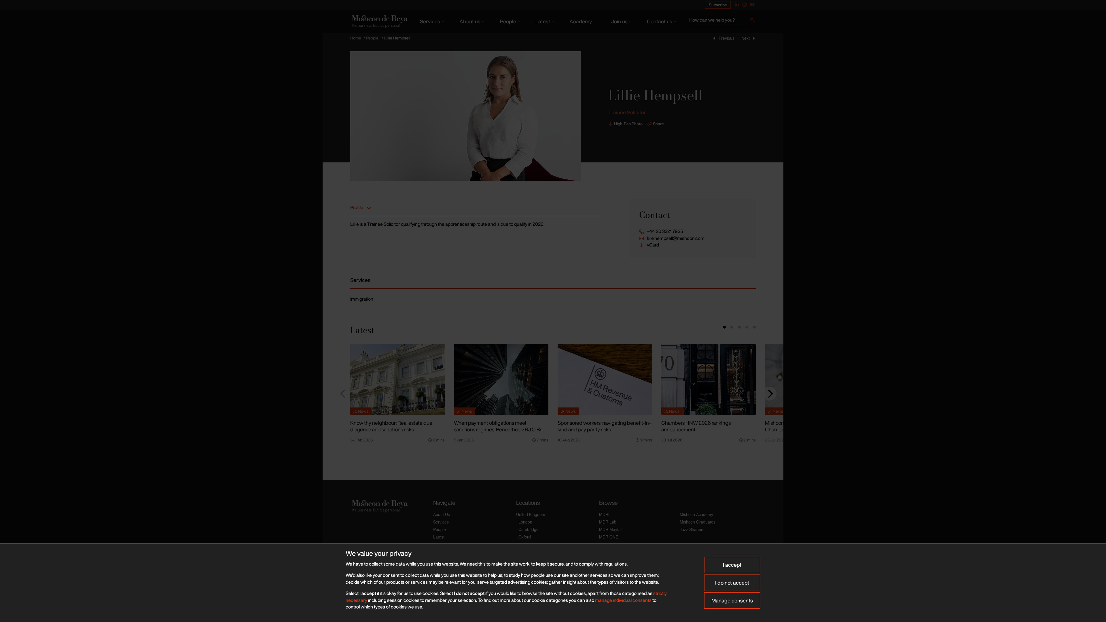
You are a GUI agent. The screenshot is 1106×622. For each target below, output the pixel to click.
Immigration (361, 298)
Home (355, 38)
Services (430, 21)
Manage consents (732, 600)
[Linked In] (736, 4)
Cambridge (528, 529)
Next (745, 38)
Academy (580, 21)
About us (469, 21)
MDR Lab (607, 522)
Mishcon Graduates (697, 522)
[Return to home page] (379, 21)
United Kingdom (530, 514)
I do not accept (732, 582)
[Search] (752, 21)
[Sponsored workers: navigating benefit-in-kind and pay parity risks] (605, 379)
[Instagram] (744, 4)
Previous (726, 38)
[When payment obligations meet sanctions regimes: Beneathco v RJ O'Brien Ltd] (501, 379)
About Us (441, 514)
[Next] (770, 394)
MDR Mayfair (611, 529)
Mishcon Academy (696, 514)
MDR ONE (608, 537)
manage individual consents (623, 600)
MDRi (604, 514)
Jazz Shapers (692, 529)
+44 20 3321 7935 (665, 231)
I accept (732, 564)
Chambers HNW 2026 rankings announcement (696, 426)
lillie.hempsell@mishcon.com (675, 238)
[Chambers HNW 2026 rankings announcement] (708, 379)
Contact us (659, 21)
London (525, 522)
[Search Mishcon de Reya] (722, 21)
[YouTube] (752, 4)
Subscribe (718, 5)
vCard (653, 245)
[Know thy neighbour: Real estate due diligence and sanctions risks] (397, 379)
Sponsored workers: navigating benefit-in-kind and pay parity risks (604, 426)
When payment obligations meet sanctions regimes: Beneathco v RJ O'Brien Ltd (501, 429)
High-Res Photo (628, 124)
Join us (619, 21)
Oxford (524, 537)
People (508, 21)
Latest (542, 21)
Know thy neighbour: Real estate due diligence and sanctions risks (391, 426)
